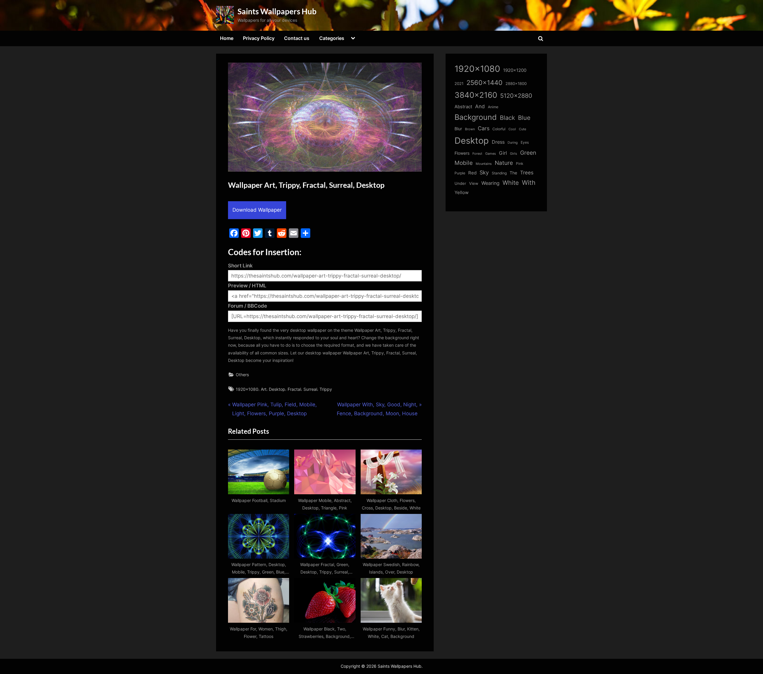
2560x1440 (484, 82)
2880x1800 (516, 83)
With (528, 182)
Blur (458, 128)
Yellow (462, 192)
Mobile (464, 162)
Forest (477, 153)
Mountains (484, 164)
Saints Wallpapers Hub (277, 11)
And (480, 106)
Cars (483, 128)
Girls (513, 153)
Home (226, 38)
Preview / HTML (247, 286)
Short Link (240, 266)
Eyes (525, 142)
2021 (459, 83)
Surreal (310, 389)
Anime (493, 107)
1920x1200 (514, 70)
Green (528, 152)
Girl (503, 153)
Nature (504, 162)
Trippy (326, 389)
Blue (524, 117)
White (511, 182)
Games (490, 154)
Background (476, 117)
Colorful (498, 129)
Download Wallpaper (257, 210)
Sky (484, 172)
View (473, 183)
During (513, 142)
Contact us (296, 38)
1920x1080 (247, 389)
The (513, 172)
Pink (519, 163)
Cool (512, 129)
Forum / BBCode (247, 306)
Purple (460, 173)
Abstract (463, 106)
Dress (498, 142)
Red (472, 173)
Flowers (462, 153)
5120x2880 (516, 95)
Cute (522, 129)
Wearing (490, 183)
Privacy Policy (259, 38)
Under (460, 183)
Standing (499, 173)
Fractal (294, 389)
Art (263, 389)
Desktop (277, 389)
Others (242, 374)
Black (507, 117)
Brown (470, 129)
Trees (527, 173)
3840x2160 (476, 95)
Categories (331, 38)
